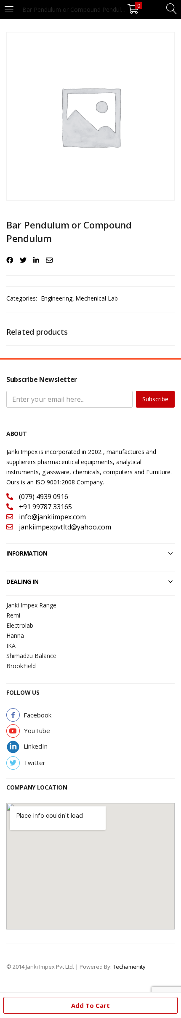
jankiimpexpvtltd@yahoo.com (64, 527)
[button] (37, 715)
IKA (11, 646)
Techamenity (129, 966)
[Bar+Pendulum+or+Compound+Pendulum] (23, 260)
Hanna (15, 635)
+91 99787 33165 (44, 506)
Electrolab (19, 625)
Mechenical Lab (96, 298)
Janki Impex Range (31, 605)
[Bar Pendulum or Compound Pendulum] (9, 260)
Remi (13, 615)
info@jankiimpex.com (51, 516)
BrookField (21, 666)
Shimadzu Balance (31, 656)
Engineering (56, 298)
